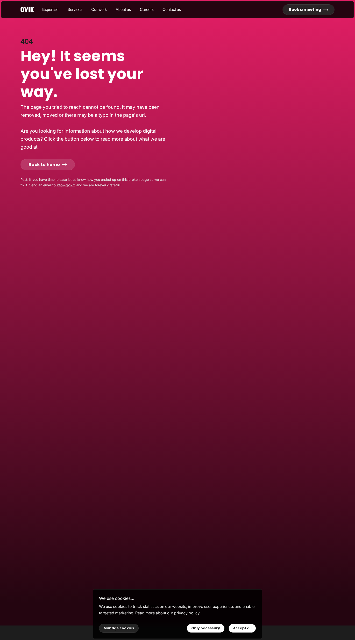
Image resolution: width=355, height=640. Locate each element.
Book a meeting (305, 9)
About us (123, 9)
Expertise (50, 9)
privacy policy (187, 613)
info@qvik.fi (66, 185)
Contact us (172, 9)
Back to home (44, 164)
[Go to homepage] (31, 9)
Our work (99, 9)
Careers (147, 9)
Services (74, 9)
